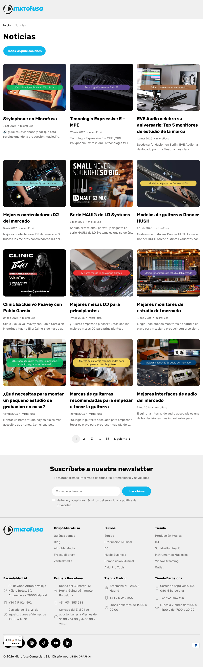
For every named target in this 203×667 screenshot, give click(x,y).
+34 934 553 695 (172, 598)
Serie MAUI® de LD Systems (100, 214)
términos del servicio (101, 500)
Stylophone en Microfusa (30, 118)
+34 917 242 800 (121, 598)
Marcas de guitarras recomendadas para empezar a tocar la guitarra (101, 400)
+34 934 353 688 (71, 602)
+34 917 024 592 (20, 602)
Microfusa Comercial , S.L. (33, 656)
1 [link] (76, 439)
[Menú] (20, 637)
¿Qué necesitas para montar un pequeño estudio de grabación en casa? (33, 400)
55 (107, 439)
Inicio (7, 25)
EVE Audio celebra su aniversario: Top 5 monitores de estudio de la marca (167, 125)
